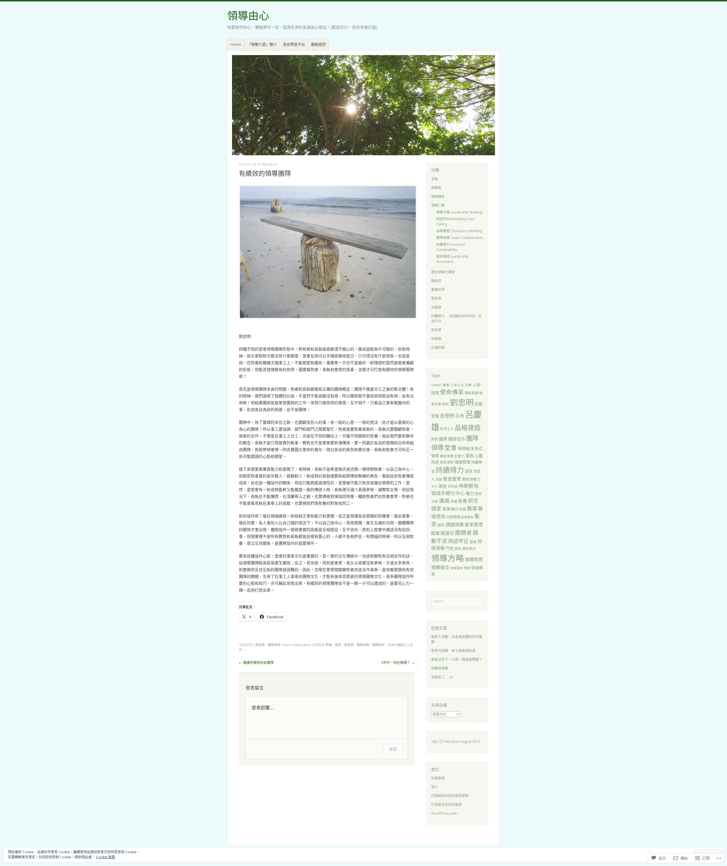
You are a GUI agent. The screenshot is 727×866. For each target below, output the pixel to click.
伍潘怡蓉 (438, 347)
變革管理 (474, 524)
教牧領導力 (471, 479)
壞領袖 (464, 448)
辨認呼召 (458, 541)
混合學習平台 (294, 44)
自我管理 (453, 517)
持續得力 (450, 470)
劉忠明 (260, 645)
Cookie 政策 (105, 857)
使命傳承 (452, 392)
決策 (434, 501)
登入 (434, 787)
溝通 (444, 500)
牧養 (462, 501)
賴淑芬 (436, 280)
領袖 (466, 568)
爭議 (328, 645)
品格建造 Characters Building (459, 230)
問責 (434, 439)
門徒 (450, 548)
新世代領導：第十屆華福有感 (453, 650)
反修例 (447, 415)
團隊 (443, 439)
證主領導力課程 (443, 272)
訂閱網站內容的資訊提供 (450, 795)
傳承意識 (471, 393)
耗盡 (462, 509)
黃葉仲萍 (438, 289)
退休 (473, 541)
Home (235, 44)
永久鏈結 (397, 645)
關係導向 (469, 548)
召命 (459, 416)
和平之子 (447, 429)
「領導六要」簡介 (262, 44)
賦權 (435, 533)
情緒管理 (462, 462)
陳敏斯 (436, 187)
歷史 (478, 493)
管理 (446, 508)
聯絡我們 (318, 44)
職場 (472, 508)
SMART (436, 385)
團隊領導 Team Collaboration (289, 645)
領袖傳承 (438, 196)
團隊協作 (378, 645)
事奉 (446, 385)
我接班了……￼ (442, 677)
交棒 (468, 385)
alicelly (270, 164)
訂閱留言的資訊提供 (446, 804)
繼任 (454, 508)
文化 (434, 486)
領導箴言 (440, 567)
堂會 (450, 447)
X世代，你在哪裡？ (398, 662)
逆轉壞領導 (439, 668)
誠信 (441, 524)
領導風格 (456, 568)
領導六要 (438, 205)
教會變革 (452, 479)
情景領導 (447, 462)
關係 (457, 548)
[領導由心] (363, 105)
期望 (443, 486)
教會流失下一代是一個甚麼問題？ (456, 659)
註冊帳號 (438, 778)
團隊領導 (363, 645)
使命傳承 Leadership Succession (452, 259)
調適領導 (455, 524)
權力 (470, 493)
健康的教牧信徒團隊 (256, 662)
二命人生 (457, 385)
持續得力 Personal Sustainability (450, 247)
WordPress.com (444, 813)
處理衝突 (467, 517)
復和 (469, 455)
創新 (445, 404)
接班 (469, 471)
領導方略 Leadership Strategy (459, 212)
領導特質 (474, 559)
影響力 (459, 456)
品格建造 (468, 427)
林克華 (436, 330)
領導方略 (447, 557)
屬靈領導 (447, 456)
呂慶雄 (436, 307)
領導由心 (248, 16)
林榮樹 (436, 338)
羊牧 (434, 179)
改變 (438, 479)
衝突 (338, 645)
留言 (393, 749)
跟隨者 (463, 532)
